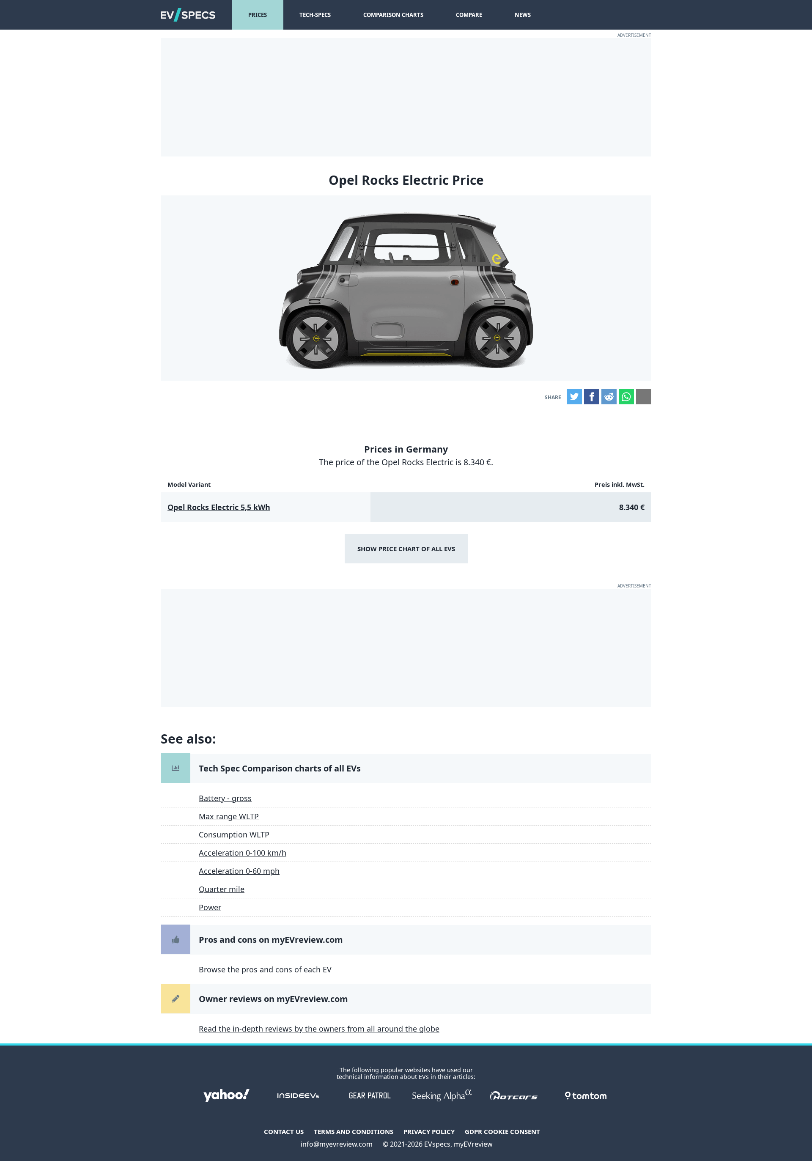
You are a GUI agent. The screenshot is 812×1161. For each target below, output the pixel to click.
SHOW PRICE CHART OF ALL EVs (406, 548)
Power (210, 907)
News (523, 15)
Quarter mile (221, 889)
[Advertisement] (406, 97)
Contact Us (284, 1131)
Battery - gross (225, 798)
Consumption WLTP (234, 834)
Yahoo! (226, 1095)
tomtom (585, 1095)
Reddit (609, 396)
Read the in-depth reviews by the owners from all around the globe (319, 1029)
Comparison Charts (393, 15)
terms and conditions (353, 1131)
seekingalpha (442, 1095)
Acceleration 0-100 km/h (242, 853)
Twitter (574, 396)
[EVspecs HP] (188, 15)
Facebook (591, 396)
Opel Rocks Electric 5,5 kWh (218, 507)
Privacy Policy (429, 1131)
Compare (469, 15)
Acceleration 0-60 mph (239, 871)
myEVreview (473, 1144)
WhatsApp (626, 396)
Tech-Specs (315, 15)
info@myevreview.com (337, 1144)
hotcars (513, 1095)
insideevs (298, 1095)
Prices (257, 15)
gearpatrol (370, 1095)
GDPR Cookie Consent (502, 1131)
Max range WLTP (229, 816)
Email (643, 396)
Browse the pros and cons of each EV (265, 969)
